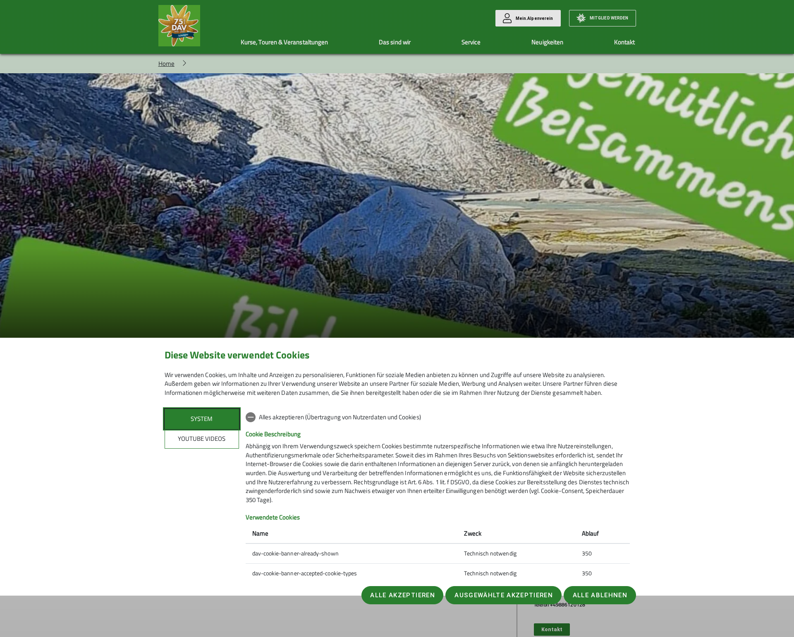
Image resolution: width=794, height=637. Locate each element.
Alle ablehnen (600, 595)
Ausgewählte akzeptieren (503, 595)
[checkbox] (438, 417)
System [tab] (202, 418)
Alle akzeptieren (402, 595)
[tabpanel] (438, 496)
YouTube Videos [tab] (201, 438)
